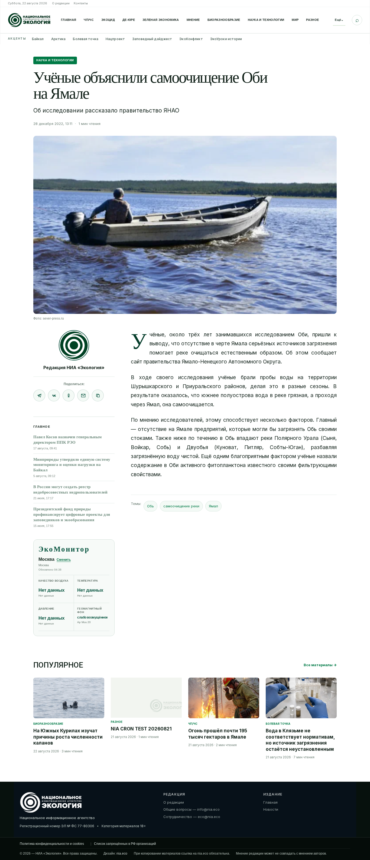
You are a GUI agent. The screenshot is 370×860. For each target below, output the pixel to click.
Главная (68, 19)
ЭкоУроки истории (226, 39)
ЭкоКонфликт (191, 39)
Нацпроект (115, 39)
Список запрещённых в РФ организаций (125, 844)
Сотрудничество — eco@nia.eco (191, 816)
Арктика (58, 39)
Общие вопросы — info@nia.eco (191, 809)
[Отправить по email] (83, 395)
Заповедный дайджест (152, 39)
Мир (295, 19)
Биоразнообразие (223, 19)
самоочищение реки (181, 506)
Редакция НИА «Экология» (74, 367)
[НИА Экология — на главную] (29, 20)
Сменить (64, 560)
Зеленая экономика (160, 19)
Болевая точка (85, 39)
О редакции (61, 3)
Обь (150, 506)
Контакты (81, 3)
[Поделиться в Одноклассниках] (68, 395)
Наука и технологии (266, 19)
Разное (312, 19)
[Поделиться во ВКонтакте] (54, 395)
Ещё (339, 19)
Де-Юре (128, 19)
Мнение (193, 19)
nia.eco (121, 853)
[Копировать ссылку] (98, 395)
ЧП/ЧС (89, 19)
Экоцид (108, 19)
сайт (136, 362)
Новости (270, 809)
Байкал (38, 39)
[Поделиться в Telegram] (39, 395)
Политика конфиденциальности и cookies (52, 844)
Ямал (213, 506)
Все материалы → (320, 665)
